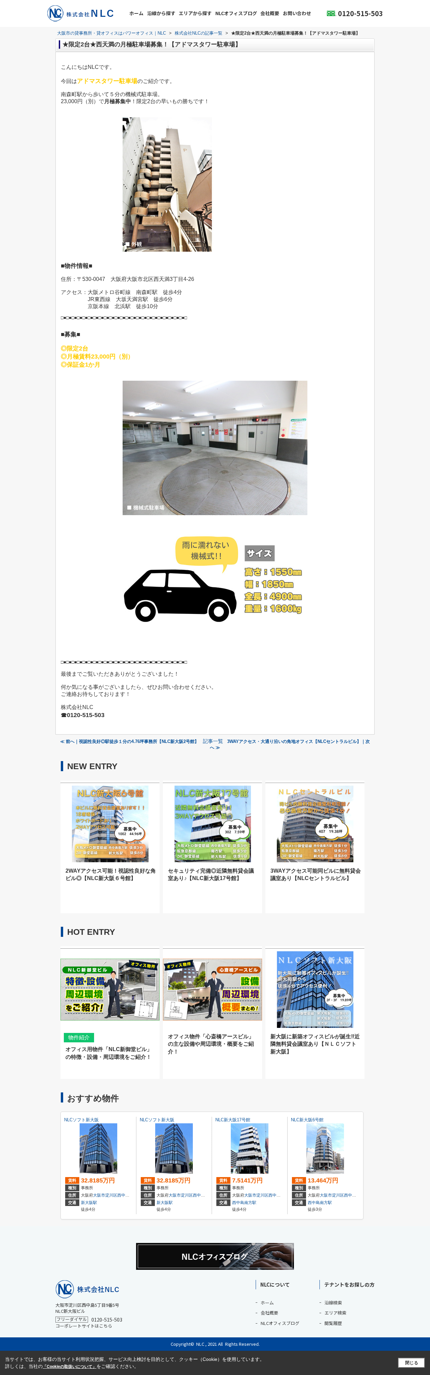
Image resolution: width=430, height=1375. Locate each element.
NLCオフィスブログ (236, 13)
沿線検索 (333, 1302)
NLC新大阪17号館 (232, 1119)
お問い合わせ (297, 13)
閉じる (411, 1362)
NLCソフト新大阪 (81, 1119)
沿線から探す (161, 13)
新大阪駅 (89, 1202)
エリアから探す (195, 13)
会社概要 (269, 13)
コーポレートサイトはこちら (83, 1326)
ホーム (136, 13)
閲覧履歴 (333, 1323)
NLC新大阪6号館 (307, 1119)
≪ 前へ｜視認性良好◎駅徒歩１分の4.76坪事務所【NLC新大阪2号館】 (129, 741)
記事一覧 (213, 741)
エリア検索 (335, 1312)
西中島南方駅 (244, 1202)
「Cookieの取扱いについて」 (69, 1366)
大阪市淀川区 (105, 1195)
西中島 (123, 1195)
